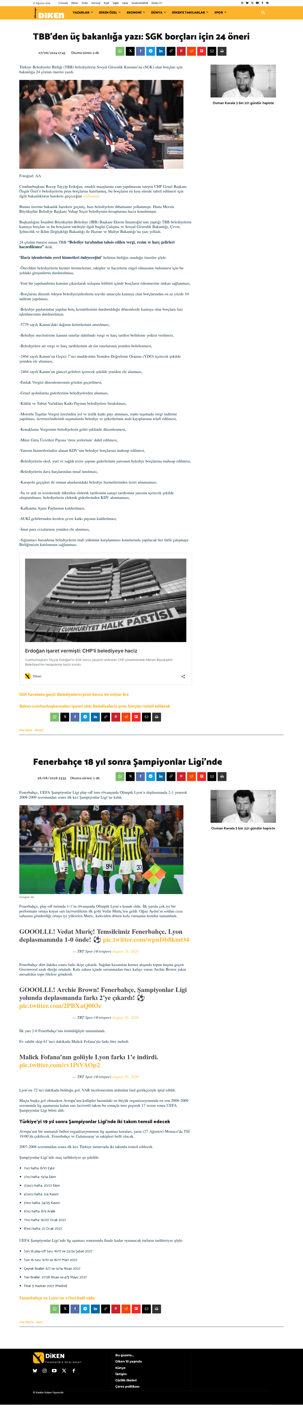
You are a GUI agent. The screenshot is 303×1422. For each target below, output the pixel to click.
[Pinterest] (181, 51)
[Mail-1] (267, 3)
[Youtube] (257, 3)
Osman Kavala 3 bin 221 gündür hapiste (243, 103)
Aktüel (39, 730)
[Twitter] (252, 3)
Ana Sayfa (25, 730)
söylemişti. (91, 195)
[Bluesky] (247, 3)
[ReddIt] (191, 51)
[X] (130, 51)
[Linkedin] (160, 51)
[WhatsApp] (120, 51)
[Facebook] (262, 3)
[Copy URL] (171, 51)
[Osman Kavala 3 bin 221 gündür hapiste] (243, 81)
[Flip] (201, 51)
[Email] (211, 51)
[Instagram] (242, 3)
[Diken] (48, 13)
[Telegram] (150, 51)
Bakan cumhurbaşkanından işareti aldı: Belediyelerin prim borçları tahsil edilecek (94, 706)
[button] (263, 13)
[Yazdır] (222, 51)
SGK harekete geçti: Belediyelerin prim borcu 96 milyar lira (74, 694)
